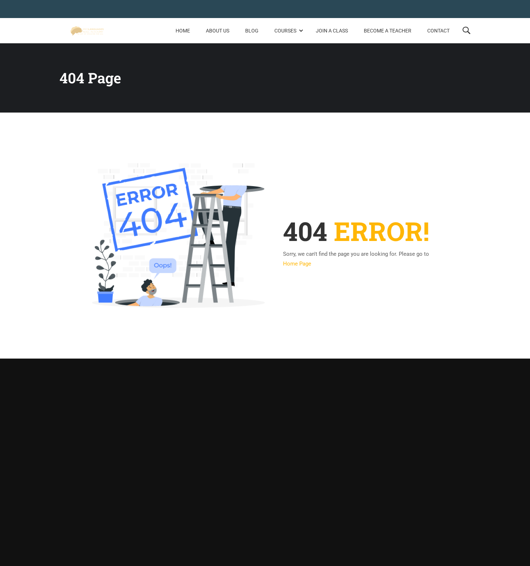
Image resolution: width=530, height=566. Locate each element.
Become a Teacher (387, 31)
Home (183, 31)
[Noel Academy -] (87, 31)
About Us (217, 31)
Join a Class (332, 31)
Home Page (297, 263)
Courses (285, 31)
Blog (252, 31)
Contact (438, 31)
